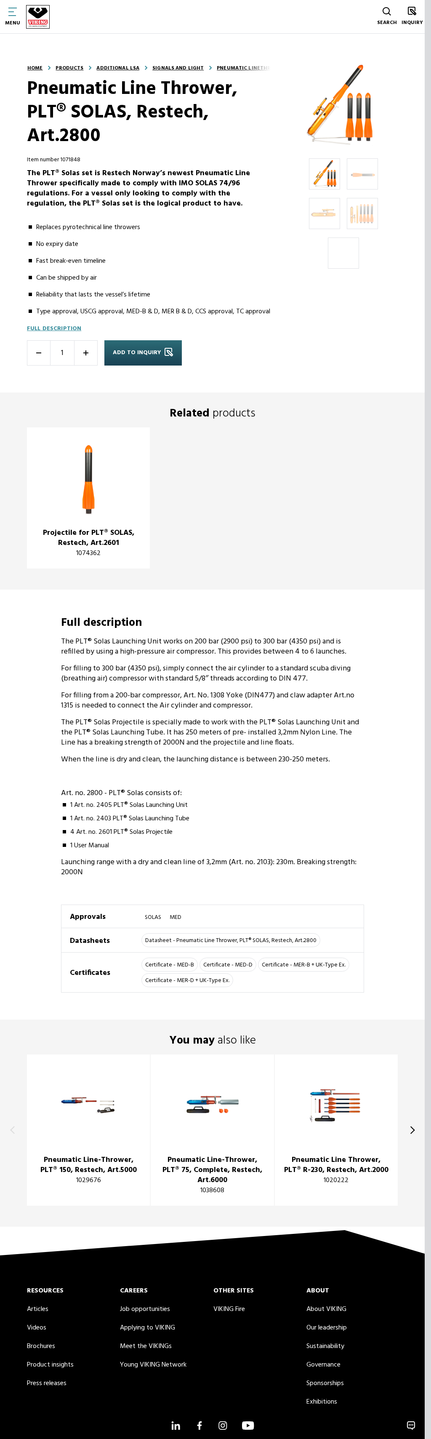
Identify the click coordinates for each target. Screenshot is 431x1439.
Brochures (41, 1346)
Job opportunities (145, 1309)
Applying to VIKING (147, 1327)
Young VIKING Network (153, 1364)
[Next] (410, 1130)
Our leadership (326, 1327)
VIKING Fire (229, 1309)
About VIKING (326, 1309)
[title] (88, 498)
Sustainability (325, 1346)
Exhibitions (321, 1401)
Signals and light (178, 68)
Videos (36, 1327)
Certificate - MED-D (228, 965)
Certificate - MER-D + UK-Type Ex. (187, 980)
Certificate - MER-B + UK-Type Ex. (304, 965)
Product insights (50, 1364)
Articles (37, 1309)
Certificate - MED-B (169, 965)
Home (35, 68)
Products (69, 68)
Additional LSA (117, 68)
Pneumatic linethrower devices (263, 68)
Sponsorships (325, 1383)
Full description (54, 329)
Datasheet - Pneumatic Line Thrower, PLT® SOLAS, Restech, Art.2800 (231, 940)
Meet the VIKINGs (146, 1346)
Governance (323, 1364)
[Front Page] (38, 16)
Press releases (47, 1383)
